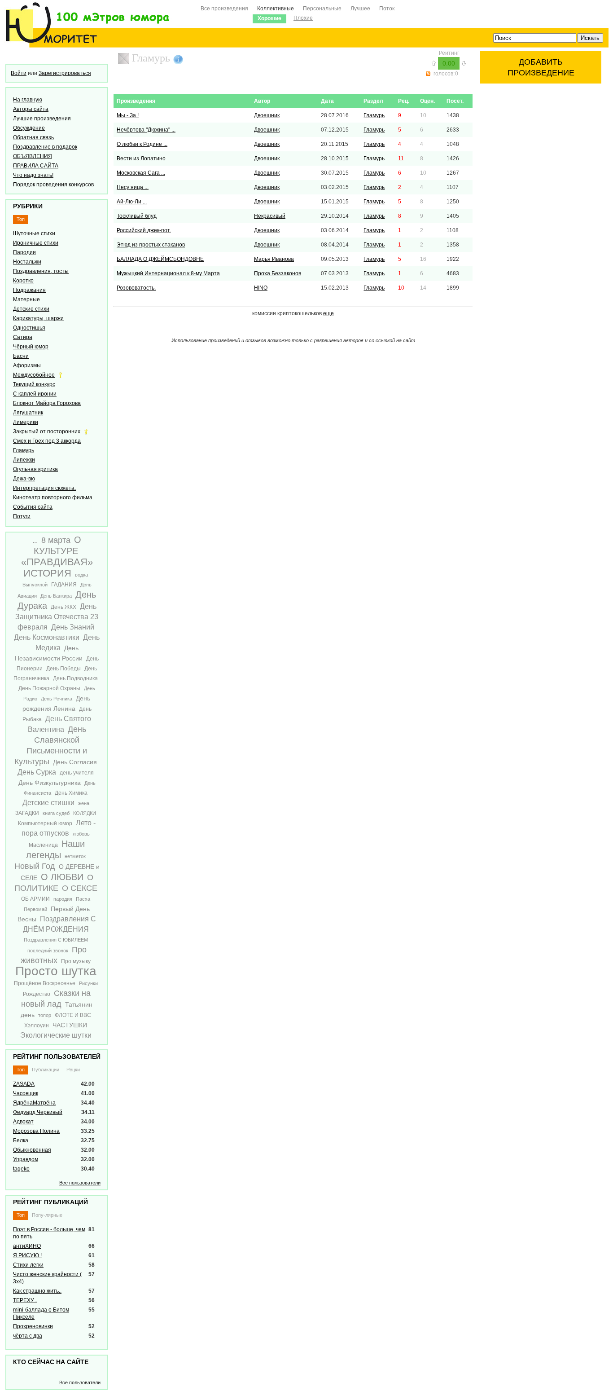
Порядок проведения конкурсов (53, 184)
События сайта (33, 507)
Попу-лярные (47, 1215)
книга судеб (56, 813)
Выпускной (35, 584)
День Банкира (56, 596)
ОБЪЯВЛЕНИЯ (32, 156)
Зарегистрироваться (65, 73)
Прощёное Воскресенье (44, 983)
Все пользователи (80, 1182)
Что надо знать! (33, 175)
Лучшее (360, 8)
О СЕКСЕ (79, 888)
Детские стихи (31, 309)
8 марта (55, 540)
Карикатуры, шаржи (38, 318)
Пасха (83, 899)
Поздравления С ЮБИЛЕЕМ (56, 939)
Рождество (36, 994)
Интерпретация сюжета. (44, 488)
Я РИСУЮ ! (27, 1255)
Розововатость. (136, 288)
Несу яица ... (133, 187)
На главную (27, 100)
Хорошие (269, 18)
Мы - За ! (128, 115)
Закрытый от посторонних (46, 431)
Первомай (35, 909)
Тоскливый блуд (137, 216)
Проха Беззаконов (277, 273)
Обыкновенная (32, 1150)
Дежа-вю (24, 478)
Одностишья (29, 328)
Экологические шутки (56, 1035)
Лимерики (25, 422)
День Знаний (72, 627)
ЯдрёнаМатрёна (34, 1103)
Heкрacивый (269, 216)
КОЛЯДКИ (84, 813)
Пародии (24, 252)
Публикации (45, 1069)
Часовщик (25, 1093)
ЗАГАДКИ (27, 813)
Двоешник (267, 115)
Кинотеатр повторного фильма (52, 497)
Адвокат (23, 1121)
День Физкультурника (49, 782)
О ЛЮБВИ (62, 877)
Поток (386, 8)
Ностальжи (27, 262)
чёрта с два (27, 1336)
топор (44, 1015)
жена (83, 803)
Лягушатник (28, 412)
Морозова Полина (36, 1131)
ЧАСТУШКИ (70, 1025)
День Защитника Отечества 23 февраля (56, 617)
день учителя (77, 773)
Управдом (25, 1159)
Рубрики (28, 206)
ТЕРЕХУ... (25, 1300)
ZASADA (24, 1084)
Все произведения (224, 8)
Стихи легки (28, 1265)
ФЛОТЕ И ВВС (73, 1015)
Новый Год (34, 866)
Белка (20, 1140)
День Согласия (75, 762)
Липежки (24, 460)
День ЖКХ (63, 607)
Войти (18, 73)
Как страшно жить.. (37, 1291)
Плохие (303, 18)
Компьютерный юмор (45, 823)
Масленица (43, 845)
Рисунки (88, 983)
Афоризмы (27, 365)
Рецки (73, 1069)
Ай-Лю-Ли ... (132, 201)
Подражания (29, 290)
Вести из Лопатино (141, 158)
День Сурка (37, 772)
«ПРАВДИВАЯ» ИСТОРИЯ (57, 567)
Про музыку (76, 961)
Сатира (22, 337)
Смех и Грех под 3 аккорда (47, 441)
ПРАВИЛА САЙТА (35, 166)
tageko (21, 1169)
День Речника (56, 698)
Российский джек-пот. (144, 230)
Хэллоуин (36, 1025)
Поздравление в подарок (45, 147)
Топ (21, 219)
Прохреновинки (33, 1326)
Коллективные (275, 8)
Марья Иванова (274, 259)
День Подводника (75, 678)
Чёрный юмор (30, 346)
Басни (21, 356)
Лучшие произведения (42, 118)
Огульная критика (35, 469)
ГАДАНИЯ (64, 584)
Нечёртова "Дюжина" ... (146, 130)
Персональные (322, 8)
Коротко (23, 280)
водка (81, 574)
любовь (81, 833)
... (35, 540)
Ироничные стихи (35, 243)
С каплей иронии (35, 394)
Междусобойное (34, 375)
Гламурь (23, 450)
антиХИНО (27, 1246)
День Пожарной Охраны (49, 688)
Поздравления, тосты (41, 271)
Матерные (26, 299)
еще (328, 313)
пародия (62, 899)
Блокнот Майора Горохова (47, 403)
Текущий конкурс (34, 384)
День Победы (63, 668)
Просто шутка (55, 971)
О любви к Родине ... (142, 144)
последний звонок (47, 950)
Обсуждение (29, 128)
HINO (260, 288)
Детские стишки (48, 802)
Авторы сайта (30, 109)
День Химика (71, 793)
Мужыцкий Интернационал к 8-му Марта (168, 273)
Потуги (22, 516)
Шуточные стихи (34, 233)
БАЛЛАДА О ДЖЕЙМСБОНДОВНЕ (160, 259)
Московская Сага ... (141, 173)
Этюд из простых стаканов (151, 245)
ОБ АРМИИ (35, 899)
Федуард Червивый (37, 1112)
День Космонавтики (46, 637)
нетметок (75, 856)
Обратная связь (33, 137)
